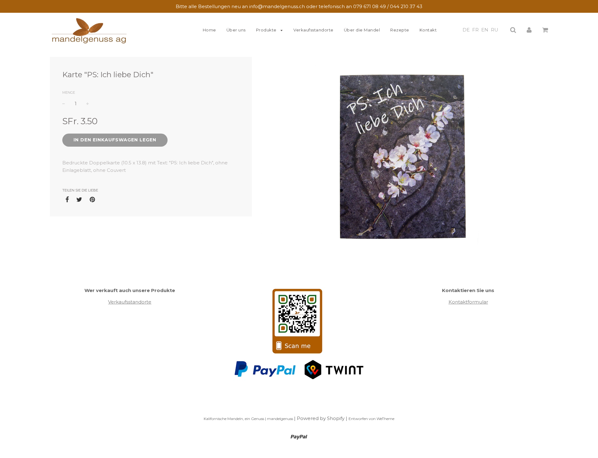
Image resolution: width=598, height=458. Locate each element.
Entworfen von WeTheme (371, 418)
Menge (68, 92)
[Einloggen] (529, 30)
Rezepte (399, 29)
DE (466, 30)
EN (484, 30)
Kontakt (428, 29)
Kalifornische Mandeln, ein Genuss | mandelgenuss (249, 418)
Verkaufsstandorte (313, 29)
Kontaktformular (468, 302)
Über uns (236, 29)
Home (209, 29)
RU (494, 30)
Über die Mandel (362, 29)
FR (475, 30)
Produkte (267, 29)
